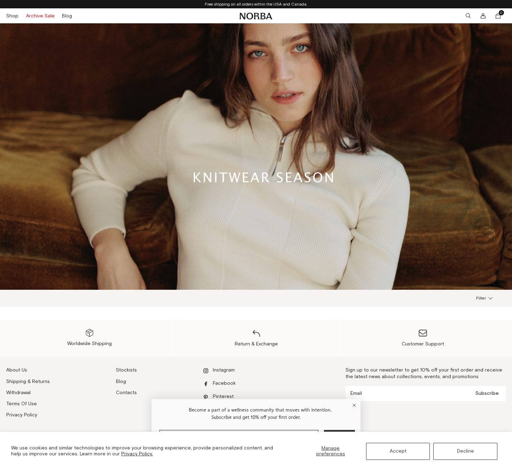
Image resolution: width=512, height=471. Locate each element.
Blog (67, 16)
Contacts (126, 393)
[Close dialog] (354, 405)
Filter (481, 298)
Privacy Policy (21, 415)
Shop (12, 16)
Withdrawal (18, 393)
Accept (398, 451)
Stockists (126, 370)
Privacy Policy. (137, 454)
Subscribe (487, 393)
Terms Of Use (21, 404)
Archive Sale (40, 16)
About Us (16, 370)
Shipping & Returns (28, 381)
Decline (465, 451)
